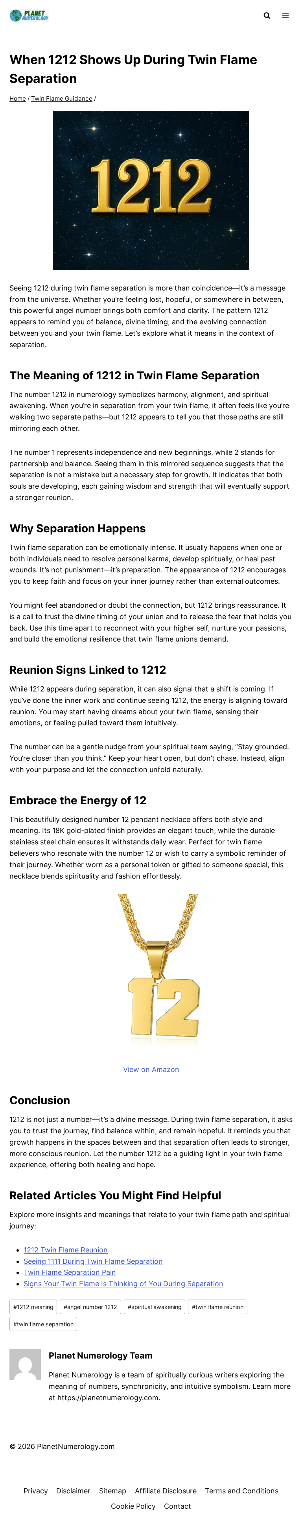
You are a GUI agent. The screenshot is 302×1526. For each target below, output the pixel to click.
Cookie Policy (133, 1506)
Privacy (36, 1491)
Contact (177, 1506)
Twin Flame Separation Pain (70, 1272)
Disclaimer (73, 1491)
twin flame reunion (217, 1307)
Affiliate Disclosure (166, 1491)
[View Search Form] (267, 16)
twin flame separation (43, 1324)
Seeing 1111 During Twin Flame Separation (93, 1261)
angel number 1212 (90, 1307)
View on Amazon (151, 1069)
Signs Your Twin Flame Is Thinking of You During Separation (123, 1284)
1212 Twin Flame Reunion (66, 1250)
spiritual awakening (155, 1307)
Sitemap (112, 1491)
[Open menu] (285, 15)
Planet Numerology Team (101, 1355)
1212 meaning (33, 1307)
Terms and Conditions (241, 1491)
